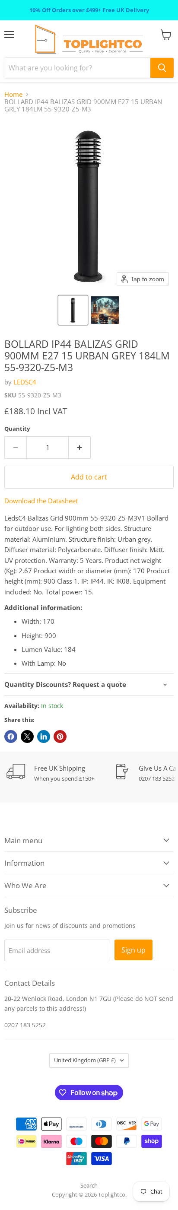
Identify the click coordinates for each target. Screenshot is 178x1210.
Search (89, 1185)
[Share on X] (27, 736)
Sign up (133, 950)
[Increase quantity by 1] (80, 447)
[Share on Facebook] (10, 736)
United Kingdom (85, 1060)
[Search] (162, 68)
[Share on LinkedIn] (43, 736)
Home (13, 94)
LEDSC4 (24, 382)
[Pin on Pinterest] (60, 736)
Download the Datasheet (41, 500)
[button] (73, 310)
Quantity (17, 429)
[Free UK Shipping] (60, 773)
